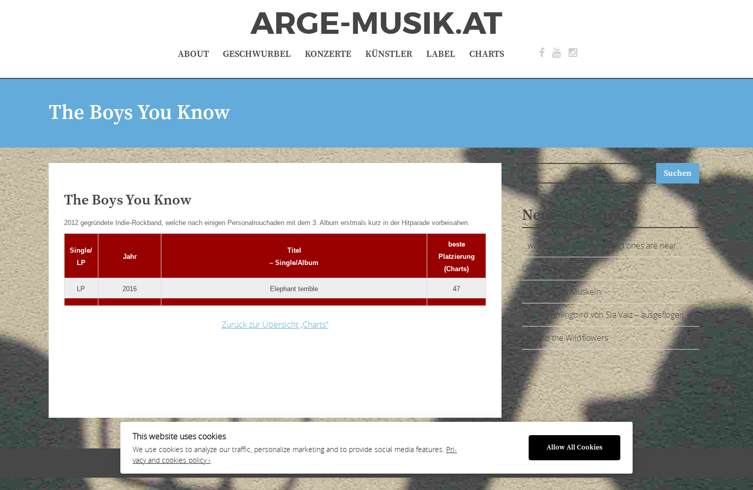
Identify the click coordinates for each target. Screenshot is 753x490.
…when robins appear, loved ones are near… (602, 245)
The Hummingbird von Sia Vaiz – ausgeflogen (603, 314)
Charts (486, 54)
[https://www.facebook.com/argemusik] (542, 52)
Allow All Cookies (574, 447)
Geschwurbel (257, 54)
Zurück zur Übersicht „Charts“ (275, 324)
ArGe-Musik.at (376, 24)
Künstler (388, 54)
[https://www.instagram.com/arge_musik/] (573, 52)
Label (440, 54)
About (193, 54)
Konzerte (328, 54)
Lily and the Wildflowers (565, 337)
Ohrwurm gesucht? (556, 268)
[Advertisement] (225, 371)
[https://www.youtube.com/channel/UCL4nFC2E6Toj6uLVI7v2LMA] (556, 52)
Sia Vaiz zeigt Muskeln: (562, 291)
